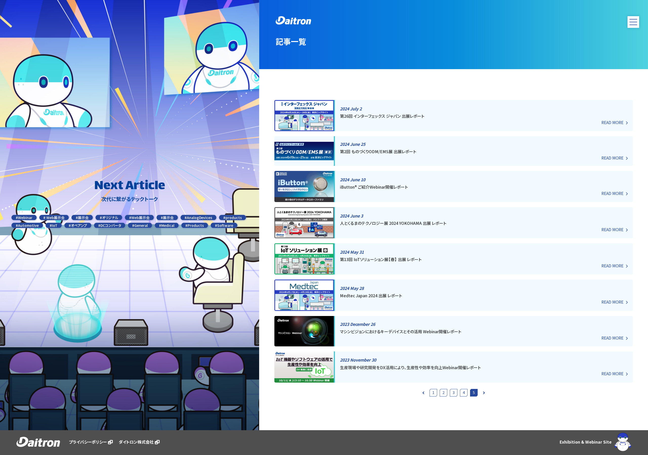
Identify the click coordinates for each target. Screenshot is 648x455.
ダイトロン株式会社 (136, 442)
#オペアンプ (78, 225)
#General (140, 225)
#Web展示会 (139, 217)
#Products (194, 225)
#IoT (53, 225)
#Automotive (27, 225)
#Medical (166, 225)
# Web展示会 (54, 217)
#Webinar (24, 217)
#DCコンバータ (109, 225)
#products (232, 217)
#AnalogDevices (198, 217)
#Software (224, 225)
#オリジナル (109, 217)
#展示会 (82, 217)
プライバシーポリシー (88, 442)
